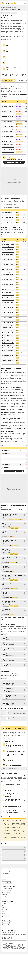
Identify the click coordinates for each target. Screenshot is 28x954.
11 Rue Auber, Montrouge (8, 129)
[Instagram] (9, 938)
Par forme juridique (6, 924)
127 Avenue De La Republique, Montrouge (8, 249)
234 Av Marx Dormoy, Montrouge (8, 342)
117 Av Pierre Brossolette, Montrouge (8, 277)
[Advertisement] (14, 181)
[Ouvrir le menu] (25, 3)
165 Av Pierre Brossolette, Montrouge (8, 297)
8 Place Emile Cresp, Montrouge (8, 111)
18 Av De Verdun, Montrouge (8, 282)
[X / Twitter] (7, 938)
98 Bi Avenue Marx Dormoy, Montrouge (8, 149)
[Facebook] (2, 938)
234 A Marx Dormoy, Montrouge (8, 317)
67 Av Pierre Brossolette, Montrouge (8, 299)
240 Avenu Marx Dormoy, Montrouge (8, 302)
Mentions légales (19, 942)
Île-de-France (13, 7)
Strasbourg (4, 909)
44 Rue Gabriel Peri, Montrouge (8, 294)
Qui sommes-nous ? (12, 932)
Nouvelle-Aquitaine (6, 880)
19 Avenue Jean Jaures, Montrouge (8, 144)
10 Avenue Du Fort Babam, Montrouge (8, 126)
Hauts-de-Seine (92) (5, 9)
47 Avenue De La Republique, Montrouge (8, 254)
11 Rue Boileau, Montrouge (8, 131)
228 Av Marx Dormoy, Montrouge (8, 340)
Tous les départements (7, 888)
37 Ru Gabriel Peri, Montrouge (8, 214)
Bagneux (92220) (21, 409)
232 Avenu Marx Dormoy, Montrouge (8, 322)
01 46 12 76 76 (9, 760)
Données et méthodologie (8, 934)
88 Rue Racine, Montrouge (8, 244)
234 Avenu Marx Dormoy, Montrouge (8, 320)
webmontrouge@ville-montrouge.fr (15, 765)
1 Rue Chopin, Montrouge (8, 284)
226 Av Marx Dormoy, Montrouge (8, 335)
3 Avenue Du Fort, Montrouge (8, 134)
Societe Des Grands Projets (14, 430)
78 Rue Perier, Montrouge (8, 222)
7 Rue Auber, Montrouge (8, 151)
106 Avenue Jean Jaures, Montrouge (8, 146)
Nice (3, 907)
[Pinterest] (11, 938)
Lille (3, 911)
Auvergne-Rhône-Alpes (7, 882)
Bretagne (4, 875)
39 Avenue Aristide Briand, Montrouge (8, 103)
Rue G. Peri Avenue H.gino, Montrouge (8, 219)
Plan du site (23, 934)
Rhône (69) (4, 896)
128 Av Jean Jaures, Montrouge (8, 362)
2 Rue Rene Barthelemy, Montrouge (8, 360)
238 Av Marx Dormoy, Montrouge (8, 345)
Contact (17, 934)
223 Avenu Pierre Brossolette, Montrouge (8, 350)
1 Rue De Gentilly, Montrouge (8, 272)
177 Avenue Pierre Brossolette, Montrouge (8, 108)
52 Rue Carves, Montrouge (8, 124)
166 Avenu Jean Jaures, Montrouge (8, 287)
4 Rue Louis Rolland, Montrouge (8, 352)
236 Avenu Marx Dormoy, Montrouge (8, 309)
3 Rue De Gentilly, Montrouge (8, 274)
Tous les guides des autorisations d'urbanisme (11, 861)
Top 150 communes (6, 903)
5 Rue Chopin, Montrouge (8, 261)
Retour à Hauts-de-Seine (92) (10, 13)
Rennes (3, 913)
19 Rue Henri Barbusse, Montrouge (8, 279)
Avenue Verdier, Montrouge (8, 212)
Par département (6, 922)
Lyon (3, 905)
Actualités (4, 932)
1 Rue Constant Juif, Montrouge (8, 136)
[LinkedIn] (5, 938)
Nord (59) (4, 898)
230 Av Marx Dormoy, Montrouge (8, 330)
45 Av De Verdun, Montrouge (8, 355)
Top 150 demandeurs (7, 920)
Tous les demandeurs (7, 919)
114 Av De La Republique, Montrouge (8, 266)
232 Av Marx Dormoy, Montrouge (8, 347)
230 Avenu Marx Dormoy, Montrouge (8, 307)
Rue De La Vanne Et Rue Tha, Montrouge (8, 217)
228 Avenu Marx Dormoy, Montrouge (8, 314)
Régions (7, 7)
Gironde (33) (5, 894)
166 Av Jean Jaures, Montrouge (8, 292)
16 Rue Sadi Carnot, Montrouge (8, 259)
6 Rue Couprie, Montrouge (8, 269)
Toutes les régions (6, 873)
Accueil (2, 7)
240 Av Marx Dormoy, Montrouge (8, 325)
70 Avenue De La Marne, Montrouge (8, 139)
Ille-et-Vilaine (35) (6, 892)
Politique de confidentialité (7, 943)
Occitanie (4, 878)
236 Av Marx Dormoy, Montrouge (8, 332)
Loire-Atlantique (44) (6, 890)
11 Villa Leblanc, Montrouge (8, 121)
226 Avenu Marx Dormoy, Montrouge (8, 312)
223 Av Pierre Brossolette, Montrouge (8, 337)
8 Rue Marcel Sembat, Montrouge (8, 113)
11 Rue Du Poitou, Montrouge (8, 119)
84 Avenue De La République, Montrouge (8, 106)
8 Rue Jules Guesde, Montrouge (8, 116)
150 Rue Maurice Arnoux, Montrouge (8, 141)
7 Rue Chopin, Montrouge (8, 304)
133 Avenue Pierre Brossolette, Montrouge (8, 246)
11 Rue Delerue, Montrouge (8, 264)
